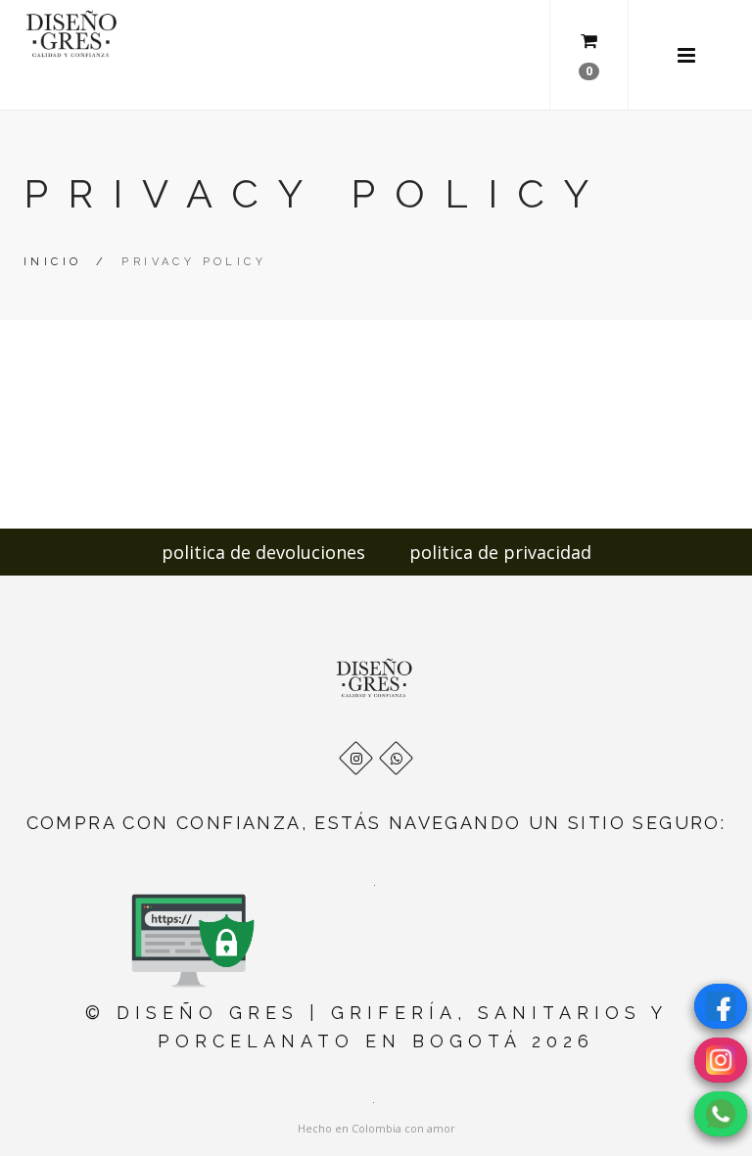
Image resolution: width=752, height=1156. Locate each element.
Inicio (52, 261)
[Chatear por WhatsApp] (720, 1113)
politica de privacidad (500, 552)
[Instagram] (356, 758)
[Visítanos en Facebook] (720, 1006)
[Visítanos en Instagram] (720, 1060)
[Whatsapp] (396, 758)
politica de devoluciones (263, 552)
